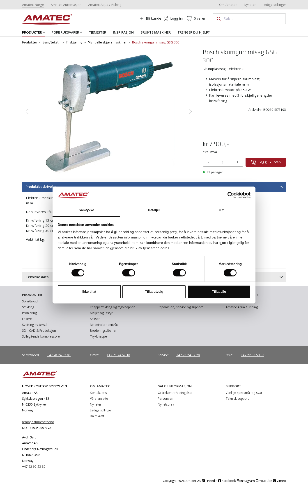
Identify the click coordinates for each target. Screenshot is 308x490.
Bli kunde (153, 18)
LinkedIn (211, 481)
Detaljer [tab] (154, 210)
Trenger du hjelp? (193, 32)
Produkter (32, 32)
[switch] (128, 273)
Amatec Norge (33, 4)
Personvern (166, 398)
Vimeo (281, 481)
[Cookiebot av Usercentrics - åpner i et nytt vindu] (231, 195)
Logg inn (177, 18)
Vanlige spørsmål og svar (244, 392)
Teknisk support (237, 398)
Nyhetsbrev (166, 404)
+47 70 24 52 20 (188, 355)
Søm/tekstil (51, 42)
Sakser (95, 319)
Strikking (28, 307)
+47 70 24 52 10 (118, 355)
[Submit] (218, 19)
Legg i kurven (269, 162)
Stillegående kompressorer (41, 336)
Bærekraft (97, 416)
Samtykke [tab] (86, 210)
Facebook (228, 481)
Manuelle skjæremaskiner (107, 42)
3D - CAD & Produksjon (39, 330)
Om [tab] (221, 210)
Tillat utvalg (154, 291)
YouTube (265, 481)
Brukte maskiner (155, 32)
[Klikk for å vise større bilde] (108, 111)
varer (200, 18)
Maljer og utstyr (101, 313)
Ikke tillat (89, 291)
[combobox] (249, 18)
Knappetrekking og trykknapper (112, 307)
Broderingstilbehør (103, 330)
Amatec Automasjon (66, 4)
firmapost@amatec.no (38, 422)
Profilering (29, 313)
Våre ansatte (99, 398)
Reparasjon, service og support (180, 307)
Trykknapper (99, 336)
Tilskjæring (74, 42)
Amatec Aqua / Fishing (105, 4)
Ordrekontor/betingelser (175, 392)
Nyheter (250, 4)
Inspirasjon (123, 32)
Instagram (247, 481)
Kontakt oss (98, 392)
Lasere (27, 319)
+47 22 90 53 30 (252, 355)
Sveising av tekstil (34, 324)
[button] (27, 111)
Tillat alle (219, 291)
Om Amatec (228, 4)
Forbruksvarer (65, 32)
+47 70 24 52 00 (59, 355)
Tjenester (97, 32)
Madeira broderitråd (104, 324)
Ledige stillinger (274, 4)
